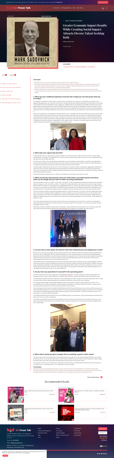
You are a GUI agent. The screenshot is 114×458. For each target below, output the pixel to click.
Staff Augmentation (66, 8)
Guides (57, 437)
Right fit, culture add (7, 91)
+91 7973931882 (15, 440)
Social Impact (91, 66)
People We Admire (68, 66)
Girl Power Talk (70, 41)
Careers (58, 428)
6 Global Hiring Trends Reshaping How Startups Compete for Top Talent (38, 409)
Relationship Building (80, 66)
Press (39, 437)
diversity (35, 103)
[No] (45, 450)
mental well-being (63, 208)
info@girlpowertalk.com (16, 442)
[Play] (2, 74)
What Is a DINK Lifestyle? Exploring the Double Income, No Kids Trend (38, 391)
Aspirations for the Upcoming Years (11, 99)
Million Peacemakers (68, 274)
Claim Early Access (103, 2)
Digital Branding (60, 433)
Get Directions (77, 433)
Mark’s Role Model (6, 95)
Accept (5, 455)
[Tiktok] (106, 453)
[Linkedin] (103, 453)
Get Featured (56, 8)
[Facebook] (97, 453)
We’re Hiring (80, 8)
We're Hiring (103, 428)
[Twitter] (99, 453)
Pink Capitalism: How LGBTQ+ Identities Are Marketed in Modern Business (89, 391)
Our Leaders (59, 430)
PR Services (77, 430)
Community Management (44, 430)
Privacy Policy (77, 435)
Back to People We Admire (73, 21)
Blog (74, 8)
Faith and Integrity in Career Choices (11, 102)
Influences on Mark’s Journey (9, 83)
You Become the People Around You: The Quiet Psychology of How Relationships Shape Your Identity (89, 409)
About (39, 428)
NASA (94, 194)
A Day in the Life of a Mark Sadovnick (11, 87)
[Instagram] (101, 453)
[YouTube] (104, 453)
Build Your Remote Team (62, 435)
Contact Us (103, 433)
